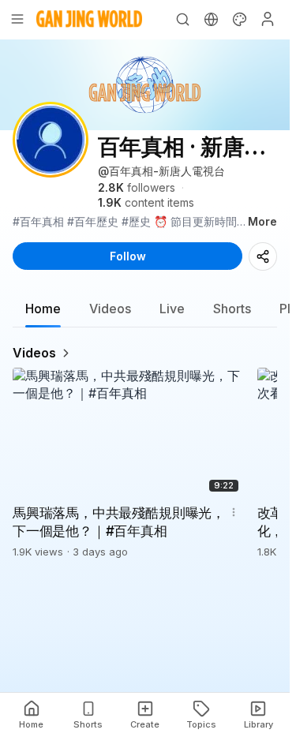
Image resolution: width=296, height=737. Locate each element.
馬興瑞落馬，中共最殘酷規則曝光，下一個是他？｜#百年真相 (119, 522)
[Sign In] (267, 19)
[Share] (263, 256)
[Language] (210, 19)
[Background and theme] (239, 19)
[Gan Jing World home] (89, 19)
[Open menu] (17, 19)
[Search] (182, 19)
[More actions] (234, 512)
